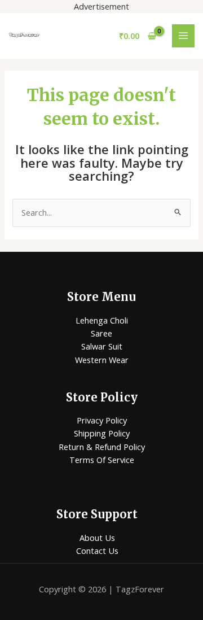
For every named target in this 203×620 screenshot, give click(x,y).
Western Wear (102, 359)
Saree (101, 333)
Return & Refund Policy (102, 446)
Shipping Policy (102, 433)
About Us (97, 537)
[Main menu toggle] (183, 35)
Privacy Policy (102, 420)
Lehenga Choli (102, 320)
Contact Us (97, 550)
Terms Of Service (101, 459)
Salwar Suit (101, 346)
